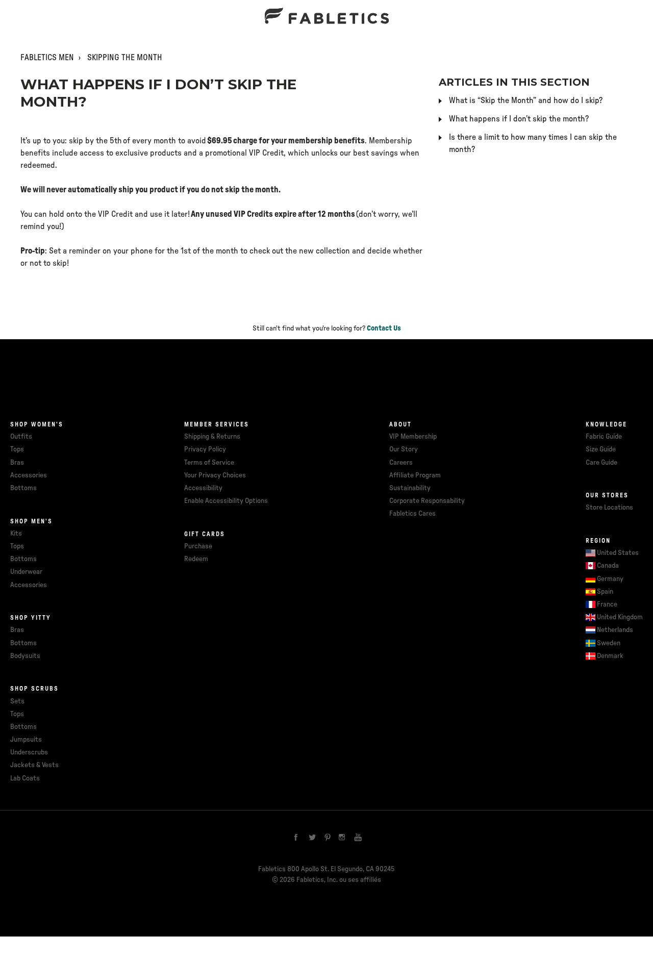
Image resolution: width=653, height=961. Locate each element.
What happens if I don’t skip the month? (519, 119)
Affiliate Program (415, 475)
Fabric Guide (604, 436)
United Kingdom (620, 617)
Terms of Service (209, 462)
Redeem (196, 559)
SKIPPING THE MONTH (124, 58)
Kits (16, 533)
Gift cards (204, 534)
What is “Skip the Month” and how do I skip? (525, 100)
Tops (17, 449)
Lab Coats (25, 778)
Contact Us (384, 328)
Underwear (26, 571)
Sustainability (410, 488)
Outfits (21, 436)
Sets (17, 701)
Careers (401, 462)
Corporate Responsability (427, 500)
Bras (17, 462)
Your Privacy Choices (215, 475)
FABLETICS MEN (47, 58)
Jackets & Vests (34, 765)
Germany (610, 579)
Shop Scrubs (34, 689)
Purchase (198, 546)
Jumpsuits (26, 739)
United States (618, 553)
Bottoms (23, 488)
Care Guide (601, 462)
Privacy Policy (205, 449)
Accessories (28, 475)
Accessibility (203, 488)
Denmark (610, 656)
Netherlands (615, 630)
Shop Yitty (30, 618)
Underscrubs (29, 752)
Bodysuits (25, 656)
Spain (605, 591)
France (607, 604)
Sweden (608, 643)
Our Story (403, 449)
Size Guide (601, 449)
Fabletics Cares (412, 513)
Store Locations (609, 507)
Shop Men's (31, 521)
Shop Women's (36, 424)
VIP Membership (413, 436)
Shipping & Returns (212, 436)
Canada (608, 565)
